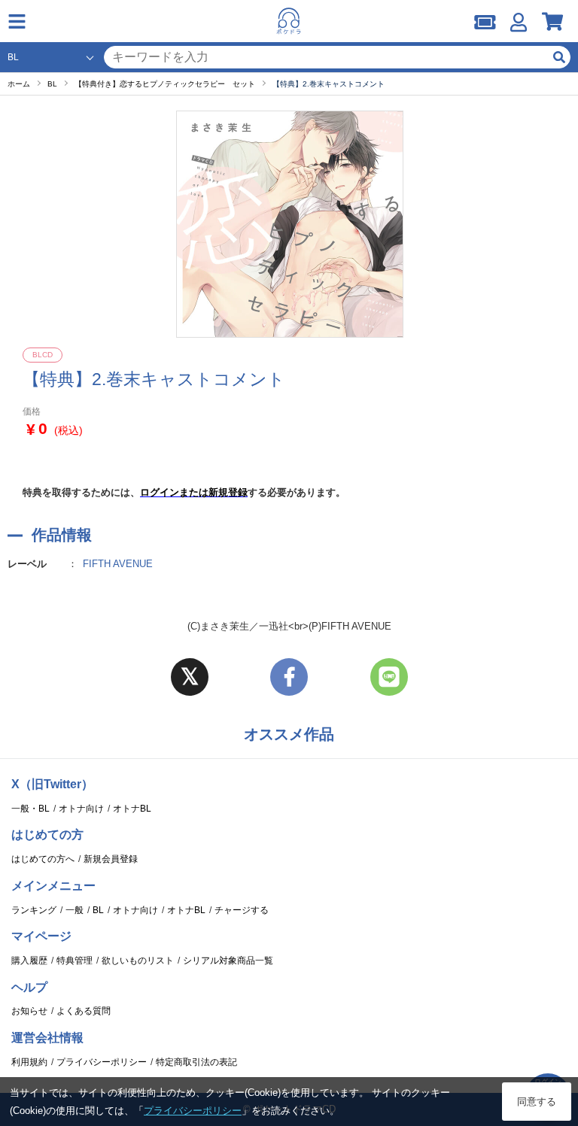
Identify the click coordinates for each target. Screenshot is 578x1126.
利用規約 (29, 1062)
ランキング (33, 910)
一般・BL (30, 808)
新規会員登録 (111, 859)
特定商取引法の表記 (196, 1062)
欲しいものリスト (138, 960)
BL (98, 910)
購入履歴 (29, 960)
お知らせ (29, 1011)
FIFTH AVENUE (118, 563)
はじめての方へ (43, 859)
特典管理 (74, 960)
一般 (74, 910)
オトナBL (132, 808)
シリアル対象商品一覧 (228, 960)
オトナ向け (81, 808)
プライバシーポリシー (101, 1062)
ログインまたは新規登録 (194, 492)
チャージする (241, 910)
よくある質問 (83, 1011)
